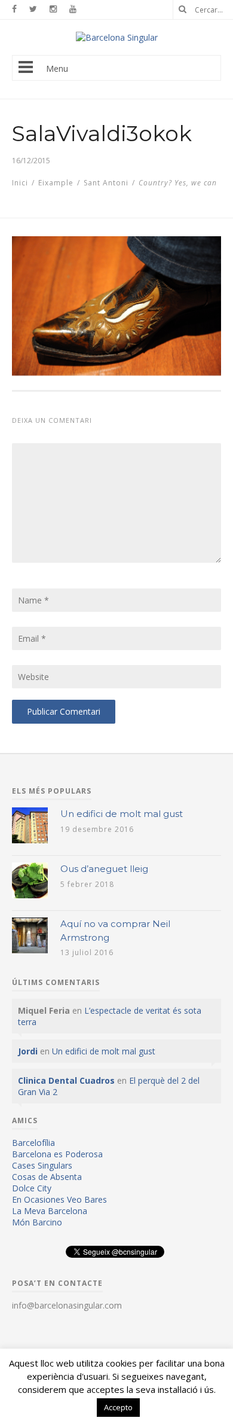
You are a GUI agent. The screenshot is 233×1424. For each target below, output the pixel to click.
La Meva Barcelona (49, 1210)
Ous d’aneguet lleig (104, 868)
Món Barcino (37, 1222)
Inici (20, 183)
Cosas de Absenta (47, 1176)
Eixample (55, 183)
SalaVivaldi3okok (102, 133)
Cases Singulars (42, 1165)
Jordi (28, 1051)
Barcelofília (33, 1142)
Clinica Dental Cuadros (66, 1080)
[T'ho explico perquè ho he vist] (117, 37)
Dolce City (31, 1188)
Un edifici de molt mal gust (121, 813)
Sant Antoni (106, 183)
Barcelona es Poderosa (57, 1154)
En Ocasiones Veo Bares (59, 1199)
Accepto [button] (118, 1407)
